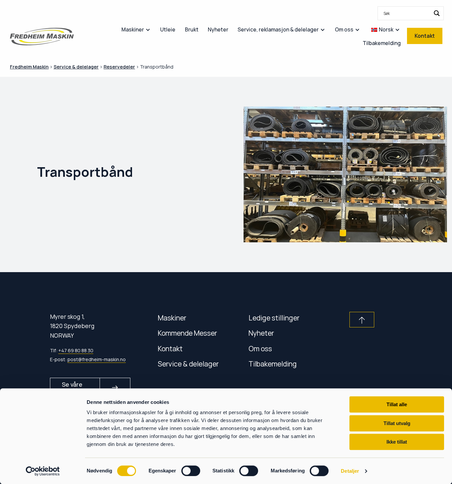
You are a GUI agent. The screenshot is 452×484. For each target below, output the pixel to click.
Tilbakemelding (273, 363)
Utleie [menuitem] (167, 29)
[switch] (190, 470)
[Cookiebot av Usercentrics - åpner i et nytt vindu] (43, 471)
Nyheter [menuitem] (218, 29)
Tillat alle (396, 404)
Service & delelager (188, 363)
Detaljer (350, 471)
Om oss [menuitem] (344, 29)
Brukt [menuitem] (192, 29)
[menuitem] (411, 13)
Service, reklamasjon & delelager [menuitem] (278, 29)
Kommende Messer (187, 333)
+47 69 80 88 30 (75, 350)
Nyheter (261, 333)
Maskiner (172, 317)
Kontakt (170, 348)
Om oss (260, 348)
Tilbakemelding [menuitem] (382, 43)
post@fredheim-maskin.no (97, 359)
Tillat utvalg (397, 423)
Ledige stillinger (274, 317)
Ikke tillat (396, 442)
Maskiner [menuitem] (132, 29)
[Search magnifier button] (436, 13)
